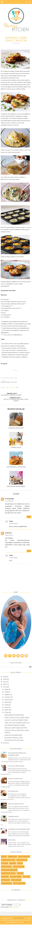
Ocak (6, 712)
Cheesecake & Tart (8, 860)
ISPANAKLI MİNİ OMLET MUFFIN (16, 728)
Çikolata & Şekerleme (9, 870)
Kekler (3, 382)
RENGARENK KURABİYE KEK (14, 715)
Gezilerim (4, 876)
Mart (6, 707)
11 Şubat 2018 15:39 (13, 523)
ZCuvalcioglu (9, 499)
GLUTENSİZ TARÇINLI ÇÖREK (15, 725)
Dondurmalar (6, 883)
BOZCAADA (11, 840)
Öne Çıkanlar (16, 880)
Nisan (7, 705)
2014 (4, 743)
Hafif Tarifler (22, 860)
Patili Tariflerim (19, 883)
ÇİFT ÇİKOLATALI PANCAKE (14, 740)
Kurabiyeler (12, 856)
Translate (15, 907)
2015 (4, 687)
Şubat (7, 710)
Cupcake (20, 873)
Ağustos (7, 694)
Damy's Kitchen (18, 918)
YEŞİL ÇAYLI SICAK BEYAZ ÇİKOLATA (17, 723)
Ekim (6, 689)
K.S (26, 922)
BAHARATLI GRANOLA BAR (14, 738)
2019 (4, 677)
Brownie (13, 863)
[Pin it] (17, 387)
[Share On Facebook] (11, 387)
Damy (11, 521)
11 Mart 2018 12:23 (9, 535)
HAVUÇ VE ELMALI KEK (15, 778)
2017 (4, 682)
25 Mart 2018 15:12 (13, 557)
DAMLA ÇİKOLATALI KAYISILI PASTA (17, 717)
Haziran (7, 700)
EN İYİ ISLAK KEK (13, 791)
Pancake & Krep (15, 876)
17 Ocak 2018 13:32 (9, 501)
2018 (4, 679)
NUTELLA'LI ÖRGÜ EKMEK (16, 766)
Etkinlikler (5, 880)
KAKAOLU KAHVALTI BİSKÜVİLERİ (16, 720)
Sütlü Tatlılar (18, 866)
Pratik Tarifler (24, 856)
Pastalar (4, 863)
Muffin (8, 382)
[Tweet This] (7, 387)
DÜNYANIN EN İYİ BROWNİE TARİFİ (19, 829)
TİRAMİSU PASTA (13, 816)
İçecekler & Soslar (8, 873)
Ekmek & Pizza (6, 866)
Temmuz (8, 697)
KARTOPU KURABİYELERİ (13, 735)
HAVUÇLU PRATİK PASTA (16, 804)
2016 (4, 684)
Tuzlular (14, 382)
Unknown (8, 533)
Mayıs (7, 702)
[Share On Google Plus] (14, 387)
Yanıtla (28, 516)
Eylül (6, 692)
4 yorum (3, 381)
